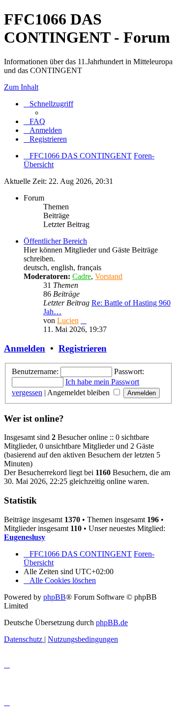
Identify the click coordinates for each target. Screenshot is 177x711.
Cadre (81, 276)
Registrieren (83, 348)
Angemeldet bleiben (79, 392)
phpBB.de (112, 622)
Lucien (68, 320)
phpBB (54, 597)
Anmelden (24, 348)
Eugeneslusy (24, 537)
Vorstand (108, 276)
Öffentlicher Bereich (55, 241)
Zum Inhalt (21, 87)
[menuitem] (34, 121)
